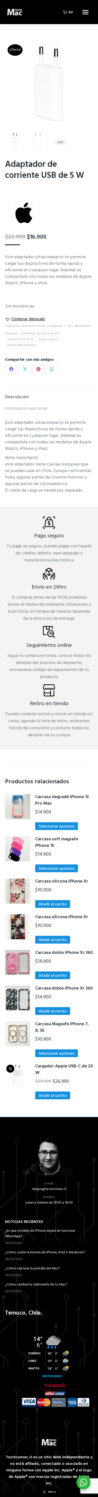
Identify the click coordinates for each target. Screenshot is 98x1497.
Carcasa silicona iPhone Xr (61, 882)
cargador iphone (48, 339)
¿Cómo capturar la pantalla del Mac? (32, 1268)
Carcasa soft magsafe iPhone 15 (56, 842)
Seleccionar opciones (56, 826)
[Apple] (24, 214)
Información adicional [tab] (26, 408)
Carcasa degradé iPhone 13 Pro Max (62, 800)
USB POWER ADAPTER (21, 345)
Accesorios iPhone (33, 326)
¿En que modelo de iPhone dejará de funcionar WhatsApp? (40, 1233)
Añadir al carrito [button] (53, 904)
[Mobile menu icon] (85, 12)
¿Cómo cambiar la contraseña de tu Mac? (36, 1284)
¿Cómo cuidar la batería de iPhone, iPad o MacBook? (45, 1252)
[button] (25, 319)
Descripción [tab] (17, 397)
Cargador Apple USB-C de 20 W (64, 1069)
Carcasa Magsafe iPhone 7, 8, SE (62, 1027)
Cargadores (55, 326)
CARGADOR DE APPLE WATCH (40, 333)
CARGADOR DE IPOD (20, 339)
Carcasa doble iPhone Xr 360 (64, 953)
